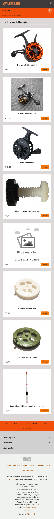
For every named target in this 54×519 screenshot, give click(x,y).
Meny (7, 10)
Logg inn (45, 423)
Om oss (26, 423)
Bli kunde (17, 423)
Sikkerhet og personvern (39, 465)
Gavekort (36, 423)
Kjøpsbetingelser (20, 465)
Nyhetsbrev (28, 470)
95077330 (11, 479)
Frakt (8, 465)
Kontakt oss (27, 428)
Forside (4, 15)
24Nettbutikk (32, 514)
